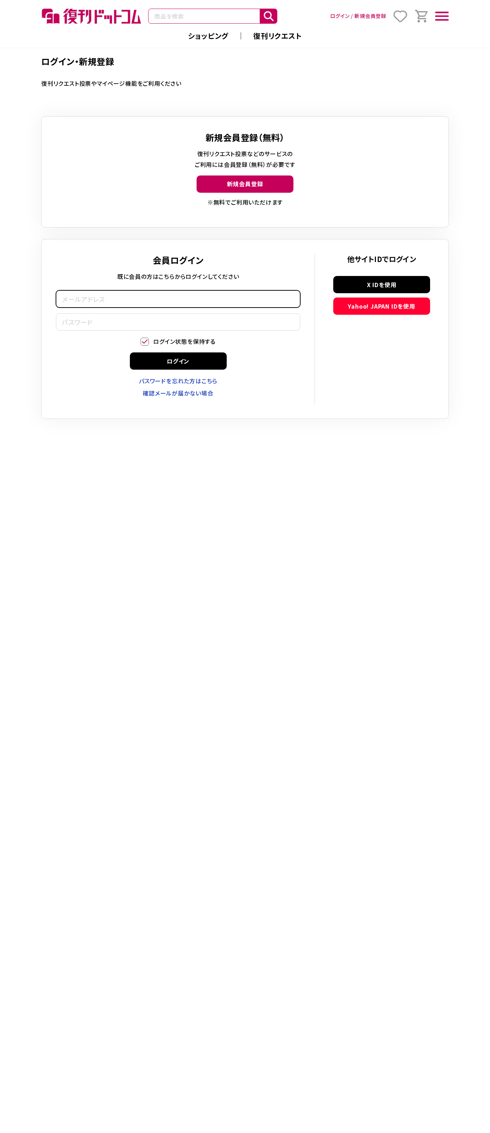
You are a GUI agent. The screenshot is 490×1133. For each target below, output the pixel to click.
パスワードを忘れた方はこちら (178, 380)
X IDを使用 (382, 284)
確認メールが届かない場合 (178, 393)
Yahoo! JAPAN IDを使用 (381, 306)
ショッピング (208, 36)
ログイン (339, 15)
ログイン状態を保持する (184, 341)
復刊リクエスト (277, 36)
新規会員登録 (370, 15)
